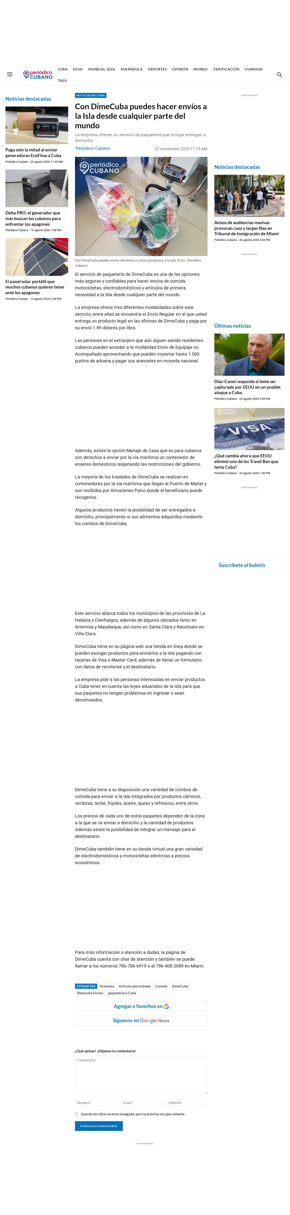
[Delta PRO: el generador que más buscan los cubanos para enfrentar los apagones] (36, 188)
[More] (163, 1034)
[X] (131, 1034)
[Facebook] (111, 1034)
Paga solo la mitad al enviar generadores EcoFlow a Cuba (33, 152)
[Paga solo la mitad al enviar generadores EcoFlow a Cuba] (36, 125)
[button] (279, 75)
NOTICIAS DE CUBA (90, 95)
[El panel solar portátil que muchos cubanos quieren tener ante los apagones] (36, 257)
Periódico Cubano (16, 161)
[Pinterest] (142, 1034)
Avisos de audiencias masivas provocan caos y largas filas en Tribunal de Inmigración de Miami (246, 228)
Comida (161, 986)
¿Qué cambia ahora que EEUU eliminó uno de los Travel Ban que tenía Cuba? (246, 461)
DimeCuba (180, 986)
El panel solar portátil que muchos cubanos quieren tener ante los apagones (35, 287)
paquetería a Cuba (122, 993)
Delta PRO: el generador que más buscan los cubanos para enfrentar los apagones (33, 218)
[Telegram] (152, 1034)
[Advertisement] (145, 31)
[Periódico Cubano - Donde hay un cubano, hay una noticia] (38, 74)
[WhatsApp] (121, 1034)
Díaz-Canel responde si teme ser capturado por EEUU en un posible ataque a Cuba (247, 387)
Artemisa (107, 986)
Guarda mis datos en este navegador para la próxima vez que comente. (133, 1114)
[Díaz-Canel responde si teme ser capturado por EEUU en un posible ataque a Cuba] (249, 355)
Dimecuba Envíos (90, 993)
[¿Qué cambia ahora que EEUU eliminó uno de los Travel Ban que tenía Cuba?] (249, 429)
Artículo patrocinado (135, 986)
